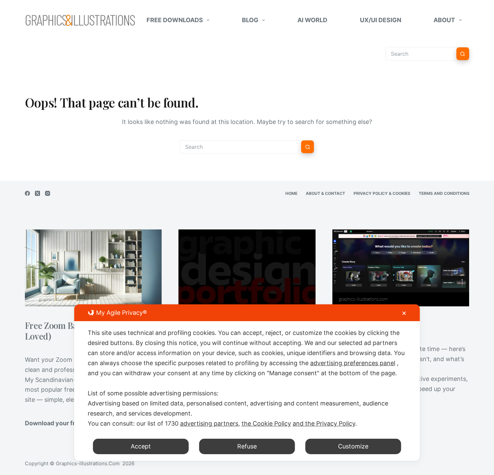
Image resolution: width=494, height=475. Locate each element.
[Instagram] (47, 193)
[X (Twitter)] (37, 193)
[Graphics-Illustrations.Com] (80, 20)
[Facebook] (27, 193)
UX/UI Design (380, 20)
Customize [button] (353, 446)
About (444, 20)
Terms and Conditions (444, 193)
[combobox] (240, 147)
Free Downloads (175, 20)
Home (291, 193)
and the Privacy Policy (324, 423)
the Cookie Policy (266, 423)
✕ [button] (404, 313)
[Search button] (462, 53)
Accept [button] (141, 446)
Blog (250, 20)
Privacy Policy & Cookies (382, 193)
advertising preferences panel (352, 362)
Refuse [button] (247, 446)
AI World (312, 20)
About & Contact (325, 193)
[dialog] (247, 382)
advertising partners (209, 423)
